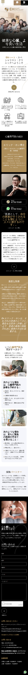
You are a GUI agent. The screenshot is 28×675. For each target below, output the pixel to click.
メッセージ (5, 581)
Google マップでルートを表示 (10, 634)
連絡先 (3, 567)
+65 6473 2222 (21, 653)
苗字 (2, 560)
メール (3, 574)
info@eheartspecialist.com (14, 647)
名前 (2, 553)
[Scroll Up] (25, 667)
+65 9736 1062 (22, 651)
